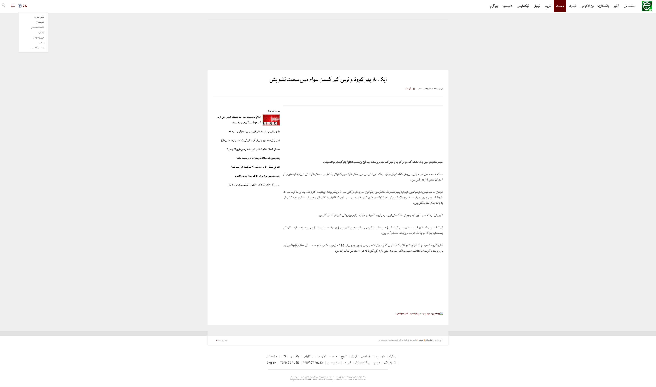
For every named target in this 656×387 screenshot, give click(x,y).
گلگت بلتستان (37, 27)
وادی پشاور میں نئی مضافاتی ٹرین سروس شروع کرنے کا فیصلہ (254, 132)
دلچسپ (507, 6)
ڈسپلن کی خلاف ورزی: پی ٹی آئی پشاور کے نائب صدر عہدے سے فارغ (250, 140)
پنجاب (41, 32)
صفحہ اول (630, 6)
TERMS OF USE (289, 363)
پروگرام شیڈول (362, 363)
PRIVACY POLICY (313, 363)
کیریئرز (347, 363)
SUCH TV (310, 379)
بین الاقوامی (587, 6)
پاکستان (604, 6)
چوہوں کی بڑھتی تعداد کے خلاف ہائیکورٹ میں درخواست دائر (254, 185)
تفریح (548, 6)
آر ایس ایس (333, 363)
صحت (560, 6)
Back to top (222, 340)
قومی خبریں (39, 17)
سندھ (41, 43)
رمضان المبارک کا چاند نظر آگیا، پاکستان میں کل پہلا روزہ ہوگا (253, 149)
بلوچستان (40, 22)
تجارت (572, 6)
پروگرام (494, 6)
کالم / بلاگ (390, 363)
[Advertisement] (328, 45)
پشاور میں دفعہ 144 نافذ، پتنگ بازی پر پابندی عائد (258, 158)
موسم (377, 363)
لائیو (616, 6)
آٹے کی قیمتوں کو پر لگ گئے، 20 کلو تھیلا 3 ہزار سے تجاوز (255, 167)
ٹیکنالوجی (523, 6)
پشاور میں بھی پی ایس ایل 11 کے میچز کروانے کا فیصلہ (257, 176)
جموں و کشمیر (37, 48)
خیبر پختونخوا (38, 37)
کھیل (537, 6)
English (271, 363)
